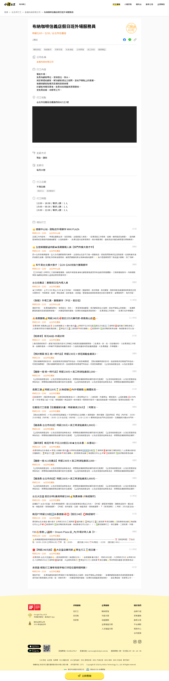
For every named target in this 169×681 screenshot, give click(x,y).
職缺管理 (105, 611)
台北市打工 (16, 12)
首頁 (6, 12)
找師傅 (55, 660)
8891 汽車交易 (98, 660)
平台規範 (137, 624)
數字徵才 (126, 660)
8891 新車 (108, 660)
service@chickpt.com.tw (98, 651)
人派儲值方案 (107, 628)
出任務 (49, 660)
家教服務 (137, 615)
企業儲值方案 (107, 624)
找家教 (76, 620)
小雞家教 (128, 4)
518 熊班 (42, 660)
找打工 (76, 611)
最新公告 (149, 4)
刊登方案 (105, 615)
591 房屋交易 (64, 660)
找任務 (76, 615)
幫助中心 (137, 628)
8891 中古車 (117, 660)
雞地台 (139, 4)
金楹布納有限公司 (33, 12)
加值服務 (105, 620)
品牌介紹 (137, 611)
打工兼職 (116, 4)
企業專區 (161, 4)
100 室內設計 (75, 660)
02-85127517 (72, 651)
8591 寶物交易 (86, 660)
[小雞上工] (9, 4)
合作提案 (137, 633)
